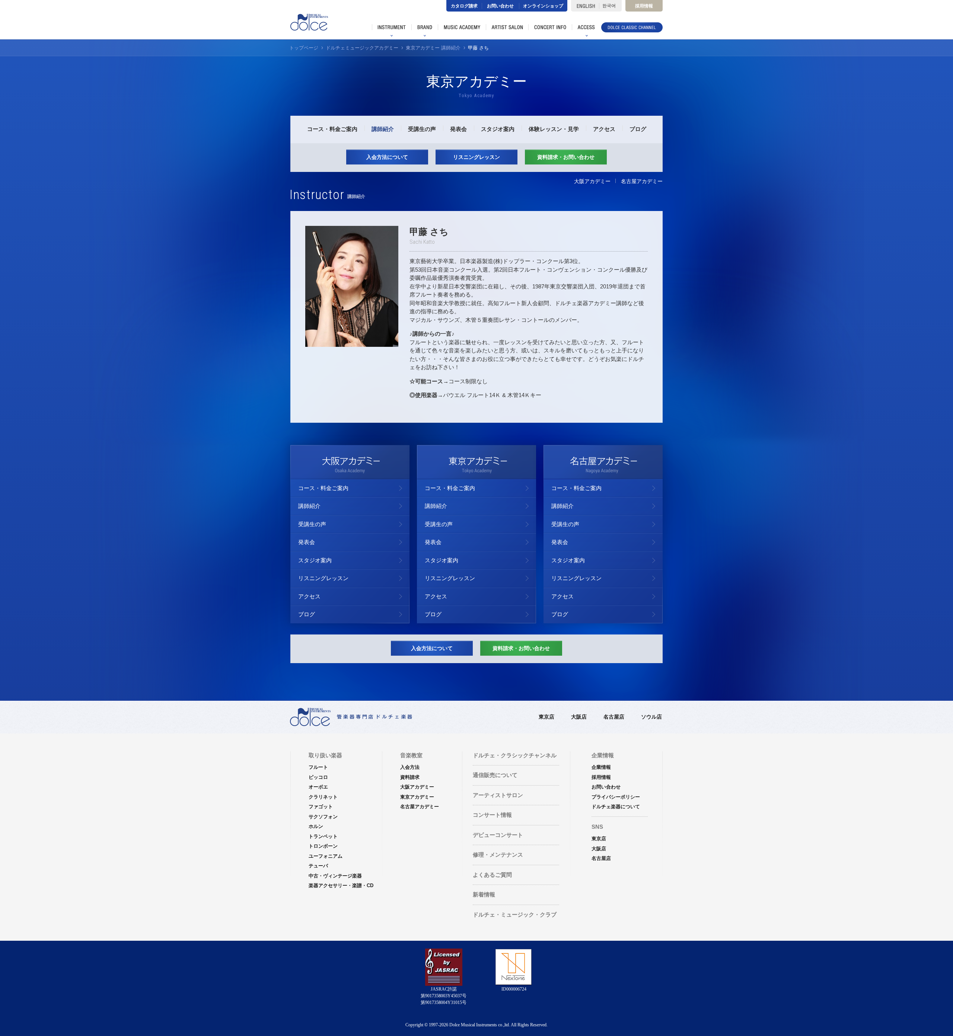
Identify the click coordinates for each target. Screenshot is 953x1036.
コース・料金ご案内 (332, 129)
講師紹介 (383, 129)
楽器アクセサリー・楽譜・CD (341, 885)
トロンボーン (323, 846)
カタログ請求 (464, 6)
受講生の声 (422, 129)
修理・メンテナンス (498, 854)
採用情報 (644, 6)
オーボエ (318, 787)
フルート (318, 767)
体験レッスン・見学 (554, 129)
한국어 (610, 6)
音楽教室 (411, 755)
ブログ (638, 129)
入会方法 (410, 767)
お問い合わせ (500, 6)
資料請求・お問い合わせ (566, 157)
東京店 (546, 717)
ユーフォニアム (325, 856)
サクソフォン (323, 816)
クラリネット (323, 797)
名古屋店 (613, 717)
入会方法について (387, 157)
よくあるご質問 (492, 875)
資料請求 (410, 777)
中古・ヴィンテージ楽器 (335, 876)
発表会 (458, 129)
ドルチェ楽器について (616, 806)
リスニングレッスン (476, 157)
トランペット (323, 836)
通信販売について (495, 775)
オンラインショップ (543, 6)
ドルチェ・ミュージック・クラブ (515, 914)
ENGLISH (585, 6)
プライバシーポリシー (616, 797)
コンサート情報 (492, 815)
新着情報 (484, 894)
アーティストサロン (498, 795)
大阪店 (579, 717)
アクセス (604, 129)
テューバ (318, 866)
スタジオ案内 (497, 129)
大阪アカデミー (592, 181)
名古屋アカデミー (642, 181)
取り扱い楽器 (325, 755)
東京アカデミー (417, 797)
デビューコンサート (498, 835)
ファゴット (321, 806)
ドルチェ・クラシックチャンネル (515, 755)
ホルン (316, 826)
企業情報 (601, 767)
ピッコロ (318, 777)
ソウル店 (651, 717)
